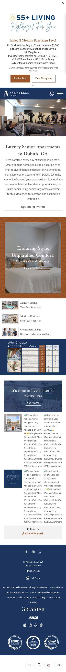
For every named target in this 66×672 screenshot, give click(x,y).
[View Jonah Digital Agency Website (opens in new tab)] (33, 618)
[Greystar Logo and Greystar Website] (33, 609)
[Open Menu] (60, 93)
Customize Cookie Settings (18, 597)
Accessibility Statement (49, 592)
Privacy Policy (56, 587)
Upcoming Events (33, 206)
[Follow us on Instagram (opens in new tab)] (33, 553)
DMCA (33, 592)
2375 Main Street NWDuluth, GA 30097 (33, 564)
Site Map (33, 602)
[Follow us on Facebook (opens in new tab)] (26, 553)
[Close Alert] (63, 4)
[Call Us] (51, 93)
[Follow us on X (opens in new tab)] (40, 553)
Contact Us (33, 402)
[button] (32, 85)
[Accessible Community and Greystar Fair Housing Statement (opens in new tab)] (35, 625)
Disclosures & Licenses (17, 592)
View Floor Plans (33, 396)
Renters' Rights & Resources (46, 597)
